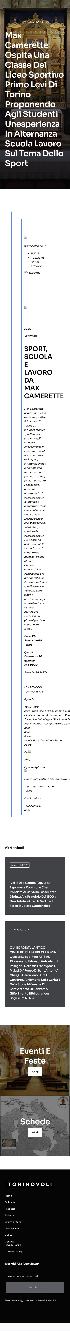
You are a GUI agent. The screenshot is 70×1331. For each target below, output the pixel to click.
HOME (35, 253)
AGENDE (36, 266)
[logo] (29, 1182)
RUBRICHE (37, 257)
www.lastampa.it (34, 245)
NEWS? (35, 262)
